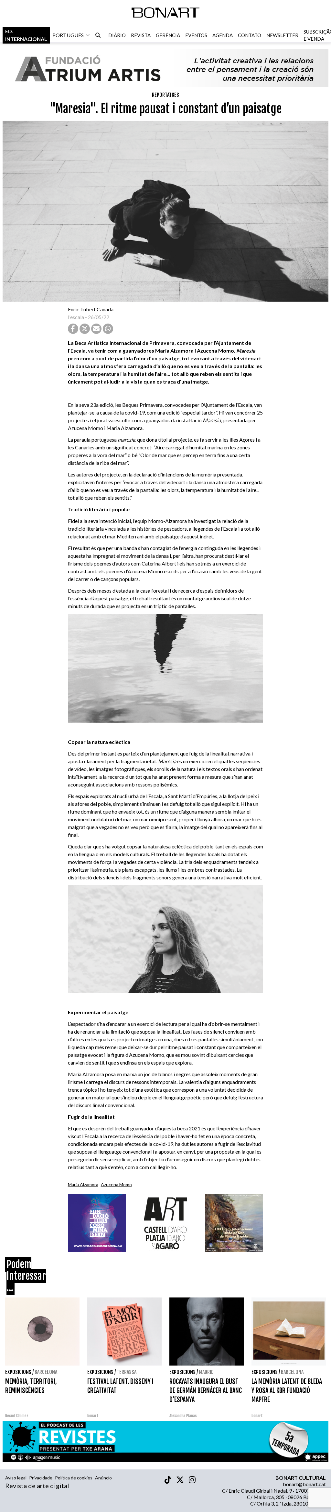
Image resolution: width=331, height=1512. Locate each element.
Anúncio (103, 1477)
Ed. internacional (26, 35)
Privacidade (40, 1477)
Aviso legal (16, 1477)
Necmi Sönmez (16, 1415)
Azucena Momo (116, 1184)
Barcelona (46, 1372)
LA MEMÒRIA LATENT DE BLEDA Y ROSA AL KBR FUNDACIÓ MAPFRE (286, 1390)
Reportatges (165, 95)
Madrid (206, 1372)
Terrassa (126, 1372)
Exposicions (18, 1372)
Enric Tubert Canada (90, 309)
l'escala (76, 317)
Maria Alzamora (83, 1184)
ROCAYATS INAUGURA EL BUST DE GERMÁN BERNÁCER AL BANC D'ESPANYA (205, 1390)
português (68, 35)
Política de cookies (73, 1477)
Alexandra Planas (183, 1415)
